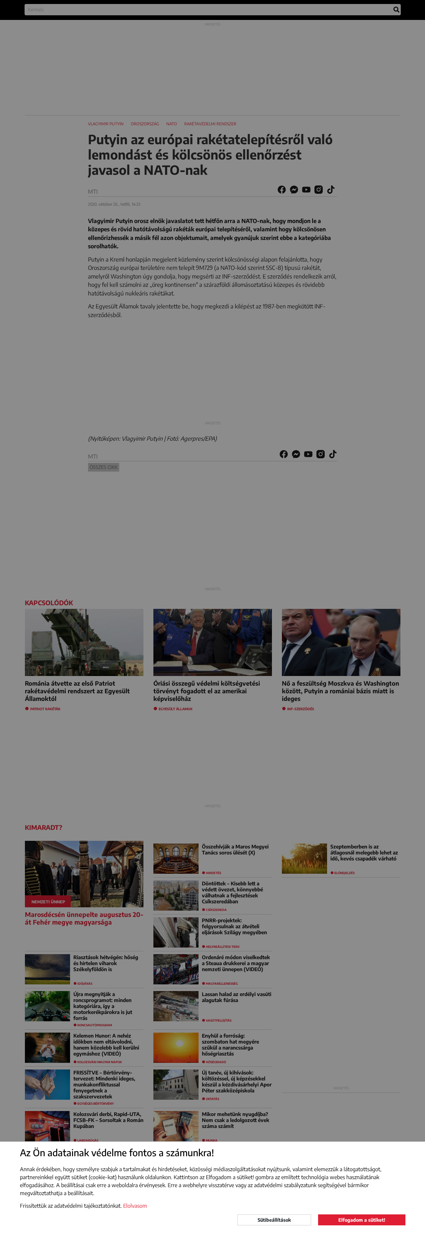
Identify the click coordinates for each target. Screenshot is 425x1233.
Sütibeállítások (274, 1220)
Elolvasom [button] (135, 1205)
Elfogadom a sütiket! (361, 1220)
